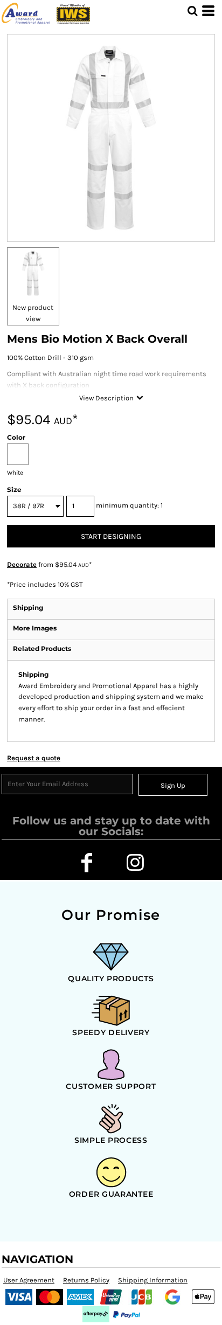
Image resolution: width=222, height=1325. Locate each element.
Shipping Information (153, 1280)
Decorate (22, 564)
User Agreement (28, 1280)
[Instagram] (135, 863)
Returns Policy (86, 1280)
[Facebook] (87, 863)
